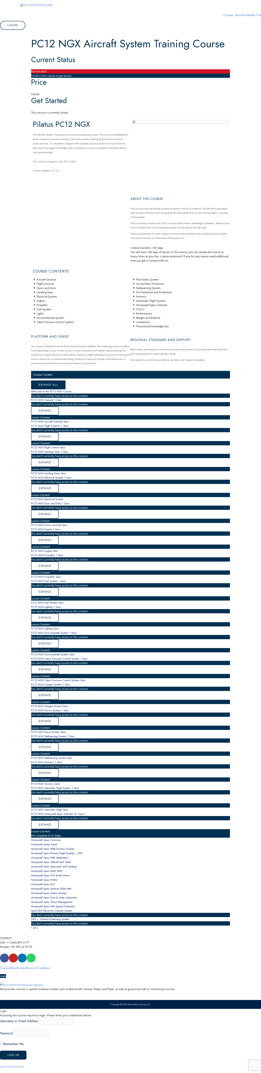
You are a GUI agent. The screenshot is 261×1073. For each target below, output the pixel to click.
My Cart (256, 15)
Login (3, 976)
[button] (229, 15)
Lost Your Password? (12, 1067)
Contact (247, 15)
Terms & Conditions (38, 968)
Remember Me (13, 1044)
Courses (228, 15)
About (238, 15)
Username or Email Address (19, 1021)
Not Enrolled (38, 71)
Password (6, 1033)
